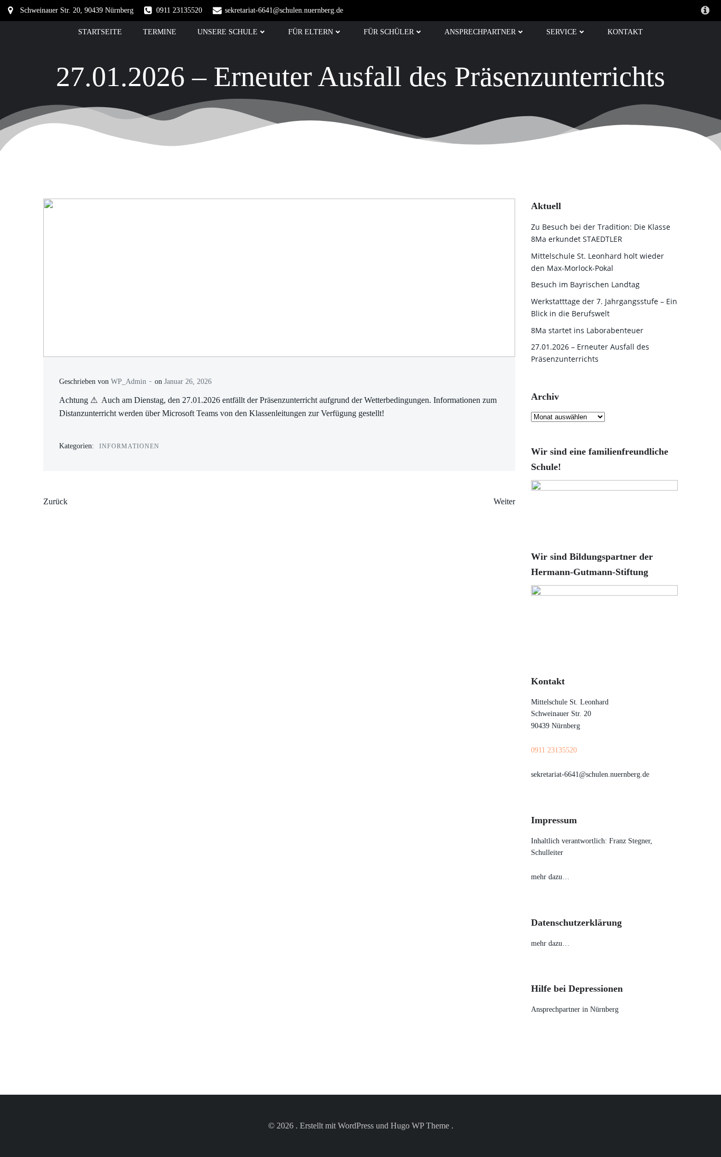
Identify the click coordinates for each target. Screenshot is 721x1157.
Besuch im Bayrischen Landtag (585, 284)
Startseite (100, 32)
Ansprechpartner (480, 32)
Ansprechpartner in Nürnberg (575, 1009)
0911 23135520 (554, 750)
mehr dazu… (550, 877)
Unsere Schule (227, 32)
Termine (159, 32)
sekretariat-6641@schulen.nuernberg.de (590, 774)
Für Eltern (310, 32)
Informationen (129, 446)
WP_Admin (128, 381)
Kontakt (625, 32)
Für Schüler (389, 32)
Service (561, 32)
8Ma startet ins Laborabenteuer (587, 330)
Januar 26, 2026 (188, 381)
